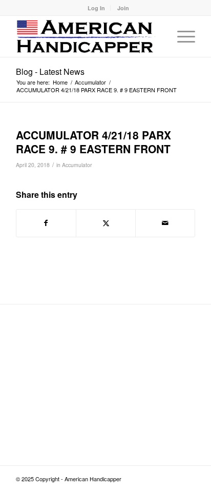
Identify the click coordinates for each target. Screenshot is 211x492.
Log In (96, 8)
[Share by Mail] (165, 223)
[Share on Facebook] (46, 223)
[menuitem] (96, 8)
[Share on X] (105, 223)
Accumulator (77, 165)
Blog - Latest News (50, 71)
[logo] (87, 36)
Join (123, 8)
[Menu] (181, 36)
